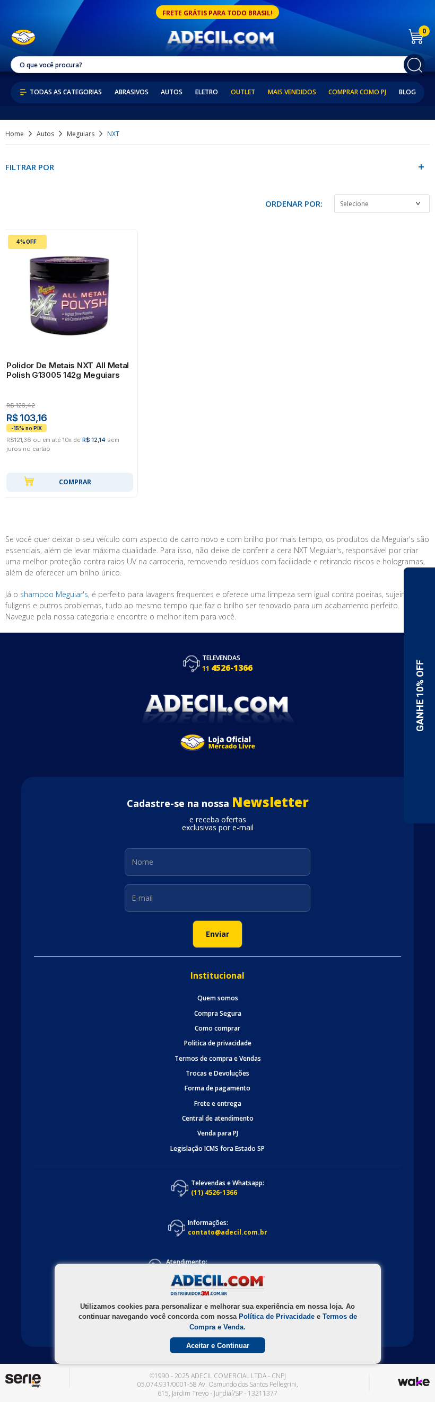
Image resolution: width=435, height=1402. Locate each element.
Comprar (75, 481)
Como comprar (217, 1028)
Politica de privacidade (217, 1043)
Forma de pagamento (217, 1088)
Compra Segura (217, 1013)
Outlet (243, 92)
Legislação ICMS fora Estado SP (217, 1148)
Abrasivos (132, 92)
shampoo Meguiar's (54, 594)
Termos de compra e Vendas (218, 1058)
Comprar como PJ (357, 92)
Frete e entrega (217, 1103)
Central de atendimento (218, 1118)
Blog (407, 92)
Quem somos (217, 998)
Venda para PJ (217, 1133)
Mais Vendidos (292, 92)
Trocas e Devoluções (217, 1073)
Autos (171, 92)
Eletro (206, 92)
